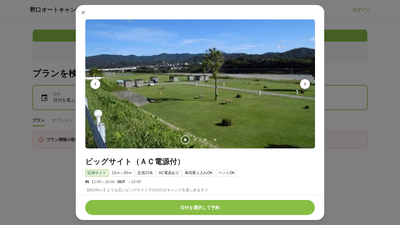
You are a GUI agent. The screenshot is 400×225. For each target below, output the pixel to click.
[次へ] (305, 84)
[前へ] (95, 84)
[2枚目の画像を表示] (195, 139)
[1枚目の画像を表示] (185, 139)
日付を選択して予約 (200, 207)
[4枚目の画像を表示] (215, 139)
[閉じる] (83, 12)
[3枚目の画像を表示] (205, 139)
